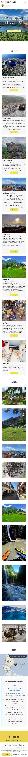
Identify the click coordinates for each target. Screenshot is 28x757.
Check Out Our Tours (14, 30)
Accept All (6, 754)
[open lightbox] (14, 396)
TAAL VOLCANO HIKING (8, 2)
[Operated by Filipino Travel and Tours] (6, 5)
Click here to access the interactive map (14, 690)
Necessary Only (16, 754)
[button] (25, 3)
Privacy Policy (24, 754)
